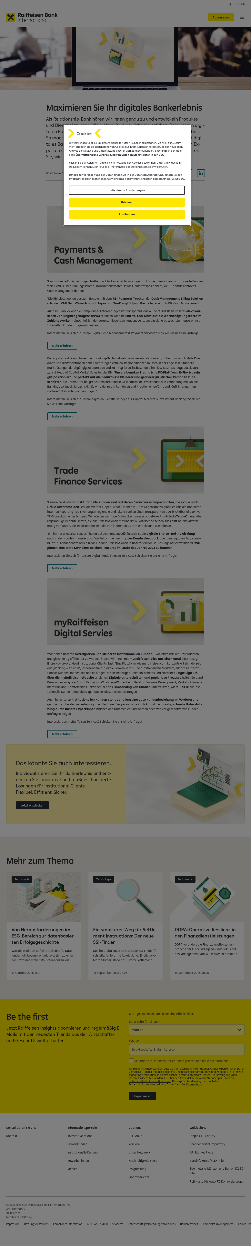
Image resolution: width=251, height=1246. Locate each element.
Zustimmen (127, 214)
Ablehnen (126, 202)
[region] (127, 175)
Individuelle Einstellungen (127, 190)
